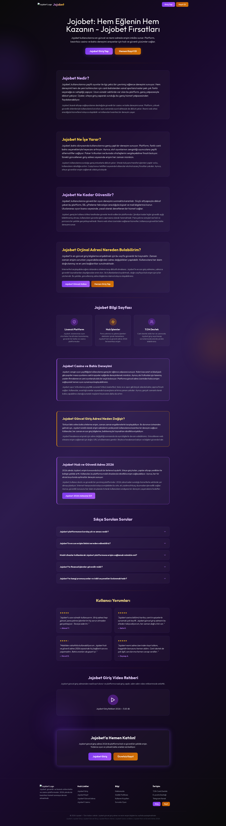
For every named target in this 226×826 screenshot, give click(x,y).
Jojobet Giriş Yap (99, 51)
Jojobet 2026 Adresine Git (78, 495)
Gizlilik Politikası (121, 795)
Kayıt (166, 804)
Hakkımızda (119, 791)
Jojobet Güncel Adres (76, 284)
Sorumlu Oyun (120, 802)
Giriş (156, 804)
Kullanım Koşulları (122, 798)
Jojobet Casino (83, 802)
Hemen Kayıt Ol (128, 51)
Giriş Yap (168, 4)
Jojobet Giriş (100, 756)
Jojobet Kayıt (82, 795)
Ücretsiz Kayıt (126, 756)
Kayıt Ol (182, 4)
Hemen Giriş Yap (102, 284)
